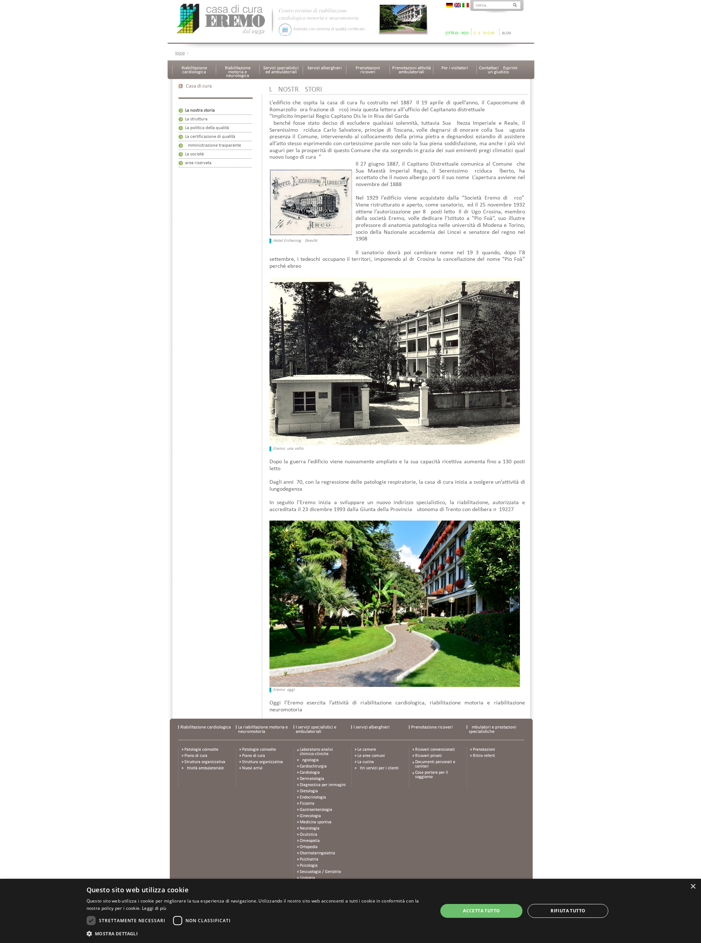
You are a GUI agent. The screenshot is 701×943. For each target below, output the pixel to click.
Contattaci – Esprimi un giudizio (498, 70)
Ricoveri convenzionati (435, 749)
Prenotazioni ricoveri (368, 70)
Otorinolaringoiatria (317, 853)
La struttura (196, 119)
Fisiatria (307, 803)
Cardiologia (310, 772)
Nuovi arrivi (252, 768)
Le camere (366, 749)
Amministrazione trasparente (213, 145)
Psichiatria (309, 859)
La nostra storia (200, 110)
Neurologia (309, 828)
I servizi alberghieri (371, 727)
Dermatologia (312, 779)
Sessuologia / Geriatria (320, 872)
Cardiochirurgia (313, 766)
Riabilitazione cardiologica (194, 70)
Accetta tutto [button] (481, 911)
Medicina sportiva (316, 822)
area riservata (198, 163)
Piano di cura (195, 756)
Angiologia (309, 760)
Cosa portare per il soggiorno (431, 774)
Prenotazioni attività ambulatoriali (411, 70)
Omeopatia (310, 841)
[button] (257, 933)
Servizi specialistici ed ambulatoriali (281, 70)
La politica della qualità (207, 127)
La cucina (365, 762)
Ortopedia (309, 847)
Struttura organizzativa (204, 762)
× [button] (693, 886)
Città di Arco (456, 33)
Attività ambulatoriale (204, 768)
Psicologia (309, 865)
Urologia (307, 878)
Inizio (180, 53)
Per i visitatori (454, 68)
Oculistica (308, 834)
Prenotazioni (484, 749)
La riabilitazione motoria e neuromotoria (263, 729)
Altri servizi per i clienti (378, 768)
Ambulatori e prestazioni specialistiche (492, 729)
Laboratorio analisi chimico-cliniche (316, 751)
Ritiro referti (484, 756)
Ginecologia (310, 816)
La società (194, 154)
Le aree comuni (371, 756)
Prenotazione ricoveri (432, 727)
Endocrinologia (313, 797)
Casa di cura (485, 33)
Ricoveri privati (428, 756)
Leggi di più (154, 908)
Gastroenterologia (316, 810)
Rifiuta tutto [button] (568, 911)
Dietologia (309, 791)
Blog (506, 33)
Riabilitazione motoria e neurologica (237, 72)
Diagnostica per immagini (323, 785)
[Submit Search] (515, 4)
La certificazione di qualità (210, 136)
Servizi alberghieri (324, 68)
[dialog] (350, 911)
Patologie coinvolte (201, 749)
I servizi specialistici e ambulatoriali (316, 729)
